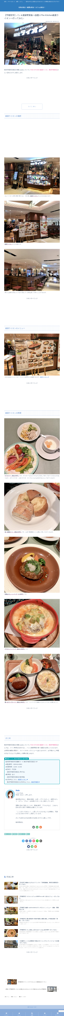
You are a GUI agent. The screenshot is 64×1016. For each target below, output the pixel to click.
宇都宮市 (15, 834)
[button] (59, 479)
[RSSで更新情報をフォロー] (40, 827)
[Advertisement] (32, 90)
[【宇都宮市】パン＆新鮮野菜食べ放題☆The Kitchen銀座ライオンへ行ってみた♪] (30, 841)
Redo (18, 790)
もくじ (30, 106)
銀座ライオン (44, 377)
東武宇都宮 (34, 782)
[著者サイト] (33, 827)
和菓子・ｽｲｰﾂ (22, 834)
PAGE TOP (32, 1007)
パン (29, 834)
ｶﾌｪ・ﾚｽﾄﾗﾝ (8, 834)
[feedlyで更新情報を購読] (37, 827)
